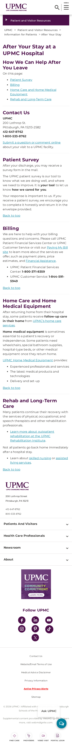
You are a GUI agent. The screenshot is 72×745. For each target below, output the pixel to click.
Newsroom (12, 547)
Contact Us (36, 656)
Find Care (14, 740)
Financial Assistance (41, 261)
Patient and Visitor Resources (31, 20)
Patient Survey (21, 80)
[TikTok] (49, 629)
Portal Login (57, 740)
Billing (15, 85)
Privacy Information (36, 680)
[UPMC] (16, 7)
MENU (66, 3)
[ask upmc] (61, 723)
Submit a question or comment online (32, 142)
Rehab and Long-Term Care (31, 99)
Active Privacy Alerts (36, 688)
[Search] (57, 7)
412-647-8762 (13, 509)
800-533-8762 (13, 513)
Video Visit (43, 740)
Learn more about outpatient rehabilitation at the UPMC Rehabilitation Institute (32, 436)
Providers (28, 740)
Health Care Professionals (24, 535)
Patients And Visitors (20, 524)
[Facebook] (21, 620)
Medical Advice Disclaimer (36, 672)
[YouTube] (49, 620)
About (8, 559)
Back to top (11, 215)
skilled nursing (40, 458)
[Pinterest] (35, 629)
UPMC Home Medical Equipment (28, 360)
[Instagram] (21, 629)
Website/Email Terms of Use (36, 664)
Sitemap (36, 696)
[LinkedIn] (35, 620)
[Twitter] (35, 637)
